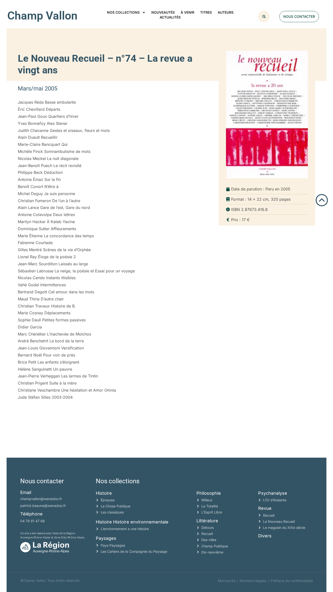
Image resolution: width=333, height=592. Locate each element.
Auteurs (226, 12)
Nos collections (123, 12)
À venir (187, 12)
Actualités (170, 17)
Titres (206, 12)
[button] (264, 16)
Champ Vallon (42, 15)
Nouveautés (163, 12)
